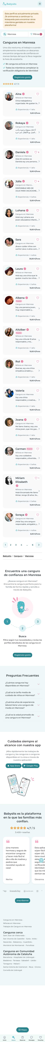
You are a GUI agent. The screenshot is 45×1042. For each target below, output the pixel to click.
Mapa (24, 1030)
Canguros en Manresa (12, 920)
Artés (34, 939)
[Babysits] (9, 3)
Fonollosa (30, 945)
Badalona (7, 960)
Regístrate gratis (22, 77)
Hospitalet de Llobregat (24, 957)
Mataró (17, 964)
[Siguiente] (38, 545)
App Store (15, 766)
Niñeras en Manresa (11, 923)
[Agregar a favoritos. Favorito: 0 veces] (37, 94)
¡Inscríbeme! (23, 900)
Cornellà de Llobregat (12, 970)
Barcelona (7, 957)
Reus (31, 967)
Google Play (32, 766)
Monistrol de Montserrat (13, 945)
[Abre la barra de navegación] (40, 3)
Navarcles (7, 942)
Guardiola (27, 942)
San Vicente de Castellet (13, 939)
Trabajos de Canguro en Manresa (17, 926)
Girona (37, 967)
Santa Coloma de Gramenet (15, 967)
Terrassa (16, 960)
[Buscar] (5, 34)
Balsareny (17, 942)
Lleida (33, 960)
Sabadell (25, 960)
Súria (28, 939)
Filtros (37, 34)
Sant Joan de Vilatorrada (13, 935)
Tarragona (7, 964)
